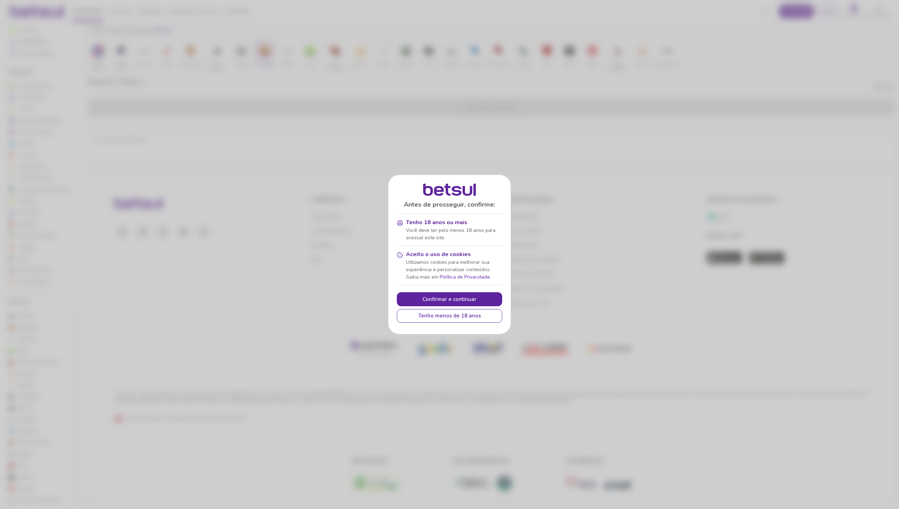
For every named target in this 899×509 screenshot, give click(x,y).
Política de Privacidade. (465, 277)
